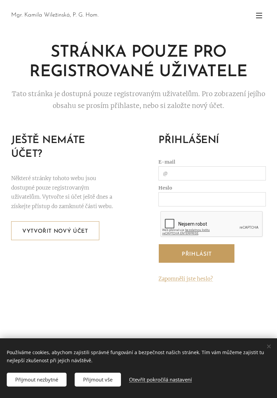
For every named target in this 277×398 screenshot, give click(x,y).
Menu (259, 15)
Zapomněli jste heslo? (185, 279)
